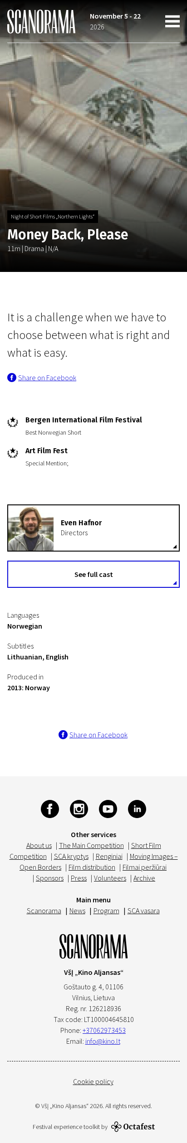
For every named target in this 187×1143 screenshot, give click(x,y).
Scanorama (44, 910)
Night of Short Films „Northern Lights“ (52, 216)
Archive (144, 877)
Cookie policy (93, 1081)
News (77, 910)
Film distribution (92, 867)
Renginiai (109, 856)
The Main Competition (91, 845)
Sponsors (50, 877)
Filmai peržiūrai (145, 867)
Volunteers (110, 877)
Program (106, 910)
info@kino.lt (102, 1041)
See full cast (93, 574)
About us (39, 845)
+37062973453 (104, 1030)
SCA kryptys (71, 856)
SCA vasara (144, 910)
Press (79, 877)
